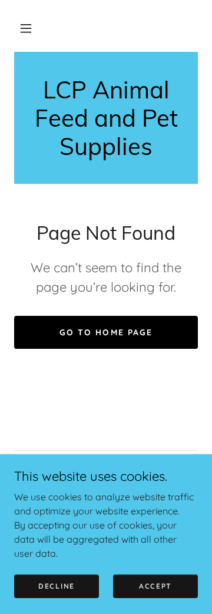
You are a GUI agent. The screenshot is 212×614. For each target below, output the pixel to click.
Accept (155, 586)
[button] (26, 28)
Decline (56, 586)
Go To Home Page (105, 332)
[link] (106, 117)
